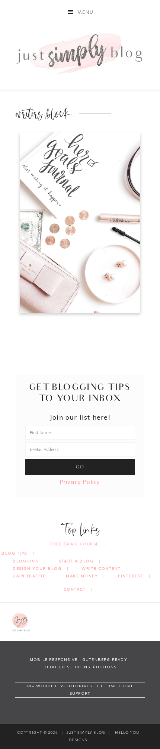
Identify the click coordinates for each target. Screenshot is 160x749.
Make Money (82, 576)
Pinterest (130, 576)
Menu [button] (86, 12)
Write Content (101, 568)
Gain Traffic (29, 576)
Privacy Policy (80, 482)
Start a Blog (76, 561)
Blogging (26, 561)
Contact (75, 589)
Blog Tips (14, 553)
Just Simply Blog (80, 53)
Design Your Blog (37, 568)
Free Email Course (74, 544)
